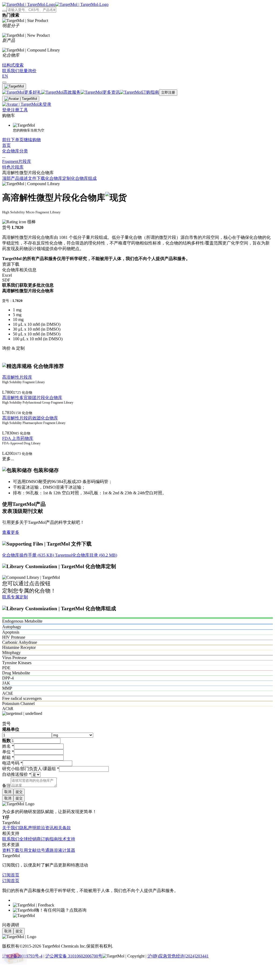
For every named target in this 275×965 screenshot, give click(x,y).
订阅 (6, 875)
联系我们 (10, 839)
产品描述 (19, 178)
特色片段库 (13, 167)
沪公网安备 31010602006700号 (73, 956)
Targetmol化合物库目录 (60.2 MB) (86, 555)
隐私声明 (28, 827)
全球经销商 (30, 839)
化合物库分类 (15, 151)
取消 (7, 792)
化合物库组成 (84, 178)
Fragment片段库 (16, 161)
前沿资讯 (45, 827)
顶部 (6, 178)
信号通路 (45, 850)
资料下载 (10, 850)
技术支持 (66, 839)
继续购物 (32, 139)
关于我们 (10, 827)
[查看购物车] (4, 82)
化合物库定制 (58, 178)
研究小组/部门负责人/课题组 (30, 768)
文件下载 (36, 178)
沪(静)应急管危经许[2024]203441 (178, 956)
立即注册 (168, 92)
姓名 (8, 746)
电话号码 (12, 763)
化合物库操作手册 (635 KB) (28, 555)
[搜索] (4, 11)
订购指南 (49, 839)
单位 (8, 752)
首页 (6, 145)
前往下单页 (13, 139)
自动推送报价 (16, 774)
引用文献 (28, 850)
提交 (19, 792)
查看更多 (10, 532)
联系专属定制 (15, 597)
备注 (6, 785)
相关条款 (62, 827)
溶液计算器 (64, 850)
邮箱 (8, 757)
